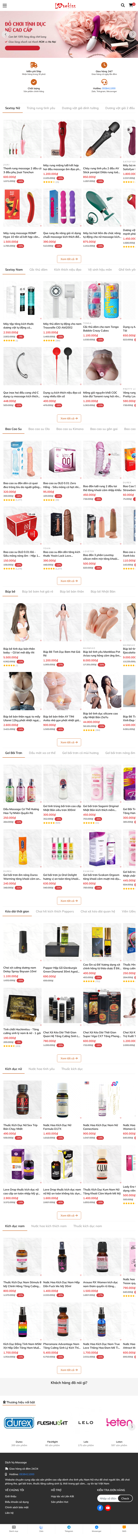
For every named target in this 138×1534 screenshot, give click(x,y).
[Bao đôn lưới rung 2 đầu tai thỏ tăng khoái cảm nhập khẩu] (102, 460)
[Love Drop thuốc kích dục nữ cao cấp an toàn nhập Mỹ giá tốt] (22, 1164)
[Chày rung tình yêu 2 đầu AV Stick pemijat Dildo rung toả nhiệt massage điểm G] (102, 139)
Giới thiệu (10, 1496)
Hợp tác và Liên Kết (62, 1496)
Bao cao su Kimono (69, 429)
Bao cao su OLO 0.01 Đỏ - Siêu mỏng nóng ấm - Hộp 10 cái (21, 555)
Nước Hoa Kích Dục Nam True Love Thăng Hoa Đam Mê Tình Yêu (102, 1347)
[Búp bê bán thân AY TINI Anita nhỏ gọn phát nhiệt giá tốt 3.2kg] (62, 691)
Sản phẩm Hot (59, 1501)
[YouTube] (108, 1508)
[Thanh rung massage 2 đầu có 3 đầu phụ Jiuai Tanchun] (22, 139)
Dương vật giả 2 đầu (120, 108)
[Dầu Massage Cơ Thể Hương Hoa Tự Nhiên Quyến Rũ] (22, 784)
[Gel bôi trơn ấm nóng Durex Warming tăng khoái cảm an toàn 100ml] (22, 848)
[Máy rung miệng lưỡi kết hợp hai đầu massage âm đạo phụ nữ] (62, 139)
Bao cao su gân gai (103, 429)
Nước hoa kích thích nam (49, 1226)
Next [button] (132, 34)
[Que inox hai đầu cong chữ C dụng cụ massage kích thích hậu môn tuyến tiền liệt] (22, 366)
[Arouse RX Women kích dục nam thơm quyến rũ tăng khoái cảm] (102, 1257)
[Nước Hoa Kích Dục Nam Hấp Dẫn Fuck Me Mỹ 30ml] (62, 1257)
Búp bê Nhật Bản (103, 591)
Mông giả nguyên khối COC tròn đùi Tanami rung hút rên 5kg (101, 396)
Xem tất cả (67, 259)
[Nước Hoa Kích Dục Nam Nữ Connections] (102, 1100)
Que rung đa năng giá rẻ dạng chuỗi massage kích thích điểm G (62, 236)
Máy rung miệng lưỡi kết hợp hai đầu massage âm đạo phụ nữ (62, 169)
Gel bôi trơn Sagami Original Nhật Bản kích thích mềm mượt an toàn (101, 809)
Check (125, 1498)
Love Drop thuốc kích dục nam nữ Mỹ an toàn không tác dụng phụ (62, 1193)
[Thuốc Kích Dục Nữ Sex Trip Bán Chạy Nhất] (22, 1100)
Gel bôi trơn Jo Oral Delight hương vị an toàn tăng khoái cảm (60, 878)
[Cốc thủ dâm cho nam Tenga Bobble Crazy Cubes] (102, 300)
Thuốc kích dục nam (87, 1226)
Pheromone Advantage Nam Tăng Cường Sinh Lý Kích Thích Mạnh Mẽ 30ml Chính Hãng (62, 1347)
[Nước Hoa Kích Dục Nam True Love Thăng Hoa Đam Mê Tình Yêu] (102, 1321)
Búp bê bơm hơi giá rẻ (37, 591)
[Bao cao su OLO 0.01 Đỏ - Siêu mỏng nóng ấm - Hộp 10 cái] (22, 525)
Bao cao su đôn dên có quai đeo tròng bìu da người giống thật (21, 486)
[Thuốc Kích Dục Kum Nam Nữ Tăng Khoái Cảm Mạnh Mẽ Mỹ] (102, 1164)
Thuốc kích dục (72, 1069)
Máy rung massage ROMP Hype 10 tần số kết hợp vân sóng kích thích (20, 236)
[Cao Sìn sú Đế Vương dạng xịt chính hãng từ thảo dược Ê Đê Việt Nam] (102, 942)
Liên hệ (9, 1512)
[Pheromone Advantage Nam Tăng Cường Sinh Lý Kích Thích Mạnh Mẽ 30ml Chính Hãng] (62, 1321)
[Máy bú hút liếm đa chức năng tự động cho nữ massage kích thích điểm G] (102, 208)
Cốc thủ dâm (38, 269)
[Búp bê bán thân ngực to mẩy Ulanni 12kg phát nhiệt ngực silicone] (22, 691)
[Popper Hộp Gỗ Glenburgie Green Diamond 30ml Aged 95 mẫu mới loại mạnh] (62, 942)
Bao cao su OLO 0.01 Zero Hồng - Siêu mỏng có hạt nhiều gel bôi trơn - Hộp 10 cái (62, 486)
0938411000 (108, 88)
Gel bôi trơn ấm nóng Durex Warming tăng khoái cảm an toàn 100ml (21, 878)
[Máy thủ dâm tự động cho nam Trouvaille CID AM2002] (62, 300)
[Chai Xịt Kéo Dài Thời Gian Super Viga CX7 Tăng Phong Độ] (102, 1007)
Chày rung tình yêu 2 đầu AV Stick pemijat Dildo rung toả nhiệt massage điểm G (101, 172)
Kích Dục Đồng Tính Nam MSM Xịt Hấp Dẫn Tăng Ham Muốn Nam (22, 1347)
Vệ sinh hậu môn (100, 269)
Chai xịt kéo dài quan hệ (98, 911)
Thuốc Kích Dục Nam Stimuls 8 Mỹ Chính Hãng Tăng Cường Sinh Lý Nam (22, 1286)
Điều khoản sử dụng (17, 1501)
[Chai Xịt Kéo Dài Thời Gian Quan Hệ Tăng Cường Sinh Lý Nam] (62, 1007)
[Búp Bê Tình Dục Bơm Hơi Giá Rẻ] (62, 622)
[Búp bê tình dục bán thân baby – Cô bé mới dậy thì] (22, 622)
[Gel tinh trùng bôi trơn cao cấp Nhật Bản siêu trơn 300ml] (62, 784)
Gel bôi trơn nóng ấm (120, 753)
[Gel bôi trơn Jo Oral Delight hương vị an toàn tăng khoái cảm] (62, 848)
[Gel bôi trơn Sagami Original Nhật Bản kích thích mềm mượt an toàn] (102, 784)
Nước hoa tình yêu (42, 1069)
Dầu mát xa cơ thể (42, 753)
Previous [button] (5, 34)
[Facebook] (100, 1508)
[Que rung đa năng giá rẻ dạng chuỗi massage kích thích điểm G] (62, 208)
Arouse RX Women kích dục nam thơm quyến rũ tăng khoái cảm (100, 1286)
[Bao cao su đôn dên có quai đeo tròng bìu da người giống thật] (22, 460)
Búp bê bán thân (72, 591)
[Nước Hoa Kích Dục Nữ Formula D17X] (62, 1100)
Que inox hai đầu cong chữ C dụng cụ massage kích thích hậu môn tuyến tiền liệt (21, 396)
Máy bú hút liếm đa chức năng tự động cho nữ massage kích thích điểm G (102, 236)
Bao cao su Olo (39, 429)
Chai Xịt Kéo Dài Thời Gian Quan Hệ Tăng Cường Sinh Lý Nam (61, 1036)
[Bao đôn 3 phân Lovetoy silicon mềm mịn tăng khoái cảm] (102, 525)
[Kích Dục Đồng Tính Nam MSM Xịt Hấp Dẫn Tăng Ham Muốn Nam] (22, 1321)
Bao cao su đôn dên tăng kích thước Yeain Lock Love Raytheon (61, 555)
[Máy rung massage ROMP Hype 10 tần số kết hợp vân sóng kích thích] (22, 208)
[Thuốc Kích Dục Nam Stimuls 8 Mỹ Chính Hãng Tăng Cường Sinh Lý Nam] (22, 1257)
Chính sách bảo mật (16, 1507)
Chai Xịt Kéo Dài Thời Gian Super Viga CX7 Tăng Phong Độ (101, 1036)
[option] (69, 34)
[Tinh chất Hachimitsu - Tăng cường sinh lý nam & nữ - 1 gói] (22, 1007)
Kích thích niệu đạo (67, 269)
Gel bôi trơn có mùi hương (80, 753)
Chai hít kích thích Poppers (55, 911)
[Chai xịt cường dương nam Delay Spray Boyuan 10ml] (22, 942)
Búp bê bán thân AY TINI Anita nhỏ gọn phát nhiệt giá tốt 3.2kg (61, 720)
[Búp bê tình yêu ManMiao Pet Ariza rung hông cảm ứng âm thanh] (102, 622)
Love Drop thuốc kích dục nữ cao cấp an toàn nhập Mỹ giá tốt (21, 1193)
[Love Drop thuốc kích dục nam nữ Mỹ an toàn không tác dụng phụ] (62, 1164)
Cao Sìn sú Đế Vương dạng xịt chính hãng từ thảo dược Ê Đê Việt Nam (101, 968)
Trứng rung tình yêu (41, 108)
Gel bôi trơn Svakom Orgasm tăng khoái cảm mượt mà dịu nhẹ (101, 878)
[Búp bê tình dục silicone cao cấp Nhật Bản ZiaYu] (102, 691)
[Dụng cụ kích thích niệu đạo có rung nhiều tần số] (62, 366)
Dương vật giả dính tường (80, 108)
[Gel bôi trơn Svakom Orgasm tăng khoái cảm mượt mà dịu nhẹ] (102, 848)
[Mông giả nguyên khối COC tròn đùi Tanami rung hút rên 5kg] (102, 366)
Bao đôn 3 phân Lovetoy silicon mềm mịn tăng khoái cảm (100, 558)
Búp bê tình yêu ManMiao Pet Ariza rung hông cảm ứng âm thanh (101, 655)
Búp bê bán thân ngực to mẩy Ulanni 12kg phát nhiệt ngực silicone (21, 720)
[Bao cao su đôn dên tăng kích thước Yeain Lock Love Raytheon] (62, 525)
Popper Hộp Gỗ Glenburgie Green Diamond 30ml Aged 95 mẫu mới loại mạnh (60, 971)
